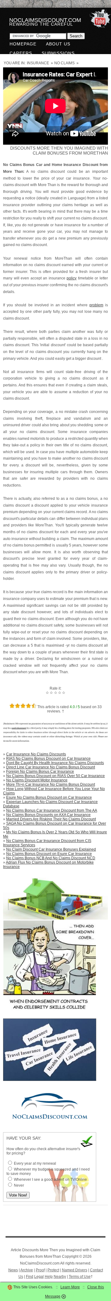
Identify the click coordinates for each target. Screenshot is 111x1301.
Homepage (23, 43)
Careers (21, 53)
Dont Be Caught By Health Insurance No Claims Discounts (55, 763)
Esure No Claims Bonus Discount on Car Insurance (49, 797)
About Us (58, 43)
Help (49, 1276)
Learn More (70, 1287)
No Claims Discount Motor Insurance (37, 780)
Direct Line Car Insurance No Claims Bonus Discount (50, 767)
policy (71, 278)
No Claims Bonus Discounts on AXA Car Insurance (48, 815)
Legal (39, 1276)
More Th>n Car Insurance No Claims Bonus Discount (50, 784)
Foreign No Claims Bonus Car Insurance (40, 771)
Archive (26, 1270)
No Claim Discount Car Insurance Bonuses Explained (51, 849)
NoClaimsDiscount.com (45, 20)
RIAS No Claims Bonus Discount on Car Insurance (48, 758)
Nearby (60, 1276)
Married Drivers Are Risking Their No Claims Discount (51, 819)
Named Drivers (74, 1270)
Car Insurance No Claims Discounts (36, 754)
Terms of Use (80, 1276)
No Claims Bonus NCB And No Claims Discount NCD (50, 858)
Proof (40, 1270)
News (13, 1270)
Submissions (58, 53)
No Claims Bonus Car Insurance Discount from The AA (51, 810)
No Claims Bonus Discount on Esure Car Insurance (49, 854)
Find (29, 1276)
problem (96, 305)
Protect (53, 1270)
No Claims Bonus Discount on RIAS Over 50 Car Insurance (55, 776)
